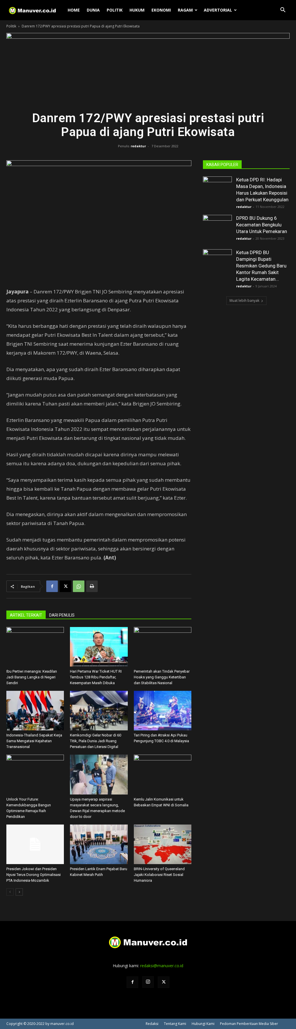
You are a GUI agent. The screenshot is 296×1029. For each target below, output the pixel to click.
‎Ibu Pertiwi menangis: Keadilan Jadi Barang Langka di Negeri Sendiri (31, 677)
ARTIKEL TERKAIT (26, 615)
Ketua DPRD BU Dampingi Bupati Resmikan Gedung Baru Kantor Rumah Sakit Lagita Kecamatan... (261, 266)
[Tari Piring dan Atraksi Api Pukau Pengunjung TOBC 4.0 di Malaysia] (162, 710)
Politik (115, 10)
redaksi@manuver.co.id (161, 965)
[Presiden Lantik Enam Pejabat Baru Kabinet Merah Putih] (98, 844)
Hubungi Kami (203, 1023)
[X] (65, 586)
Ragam (185, 10)
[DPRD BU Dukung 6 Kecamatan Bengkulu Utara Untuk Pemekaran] (217, 229)
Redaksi (152, 1023)
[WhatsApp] (78, 586)
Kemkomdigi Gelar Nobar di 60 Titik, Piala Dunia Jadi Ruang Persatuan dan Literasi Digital (95, 741)
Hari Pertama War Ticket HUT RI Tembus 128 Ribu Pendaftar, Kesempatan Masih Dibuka (96, 677)
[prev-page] (10, 892)
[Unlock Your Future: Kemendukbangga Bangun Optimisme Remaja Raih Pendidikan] (35, 774)
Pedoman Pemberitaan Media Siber (249, 1023)
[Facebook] (52, 586)
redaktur (138, 146)
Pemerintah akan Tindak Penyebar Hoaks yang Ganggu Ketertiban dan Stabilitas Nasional (162, 677)
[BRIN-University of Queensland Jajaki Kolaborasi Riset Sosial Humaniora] (162, 844)
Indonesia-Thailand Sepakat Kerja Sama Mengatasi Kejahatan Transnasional (34, 741)
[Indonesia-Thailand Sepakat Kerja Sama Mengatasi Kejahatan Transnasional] (35, 710)
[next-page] (19, 892)
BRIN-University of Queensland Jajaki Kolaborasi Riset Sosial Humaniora (159, 875)
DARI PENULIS (62, 615)
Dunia (93, 10)
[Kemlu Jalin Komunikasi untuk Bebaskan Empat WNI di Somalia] (162, 774)
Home (74, 10)
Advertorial (218, 10)
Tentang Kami (175, 1023)
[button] (283, 10)
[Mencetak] (92, 586)
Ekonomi (161, 10)
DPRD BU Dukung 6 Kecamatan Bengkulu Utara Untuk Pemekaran (261, 224)
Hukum (137, 10)
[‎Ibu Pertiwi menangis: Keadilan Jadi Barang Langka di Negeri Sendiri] (35, 647)
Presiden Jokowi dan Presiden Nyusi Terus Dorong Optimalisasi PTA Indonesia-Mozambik (33, 875)
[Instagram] (148, 982)
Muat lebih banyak (244, 300)
